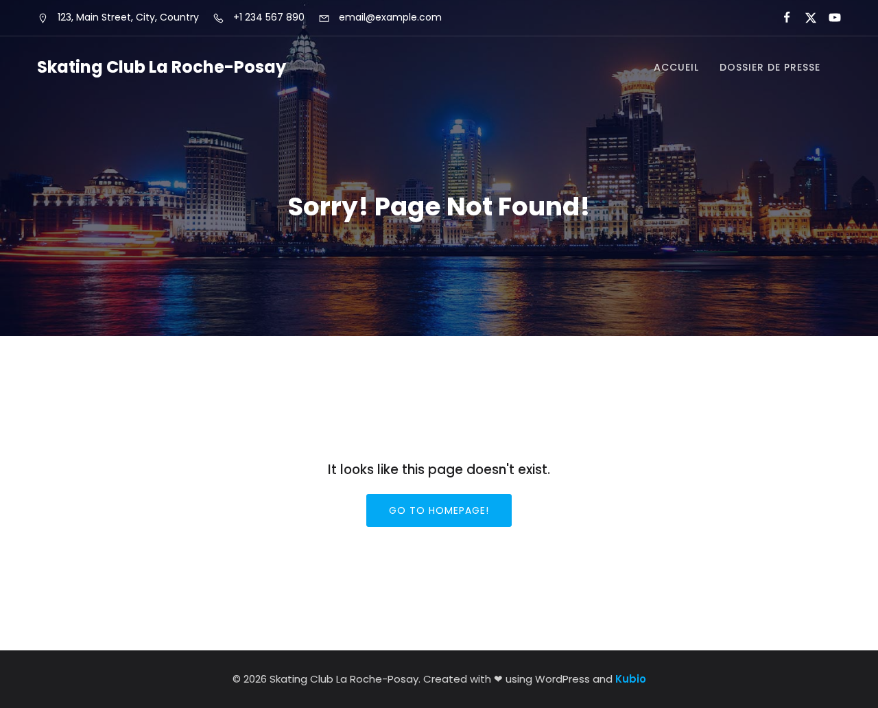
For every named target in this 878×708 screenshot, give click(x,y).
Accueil (676, 67)
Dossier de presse (770, 67)
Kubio (630, 679)
